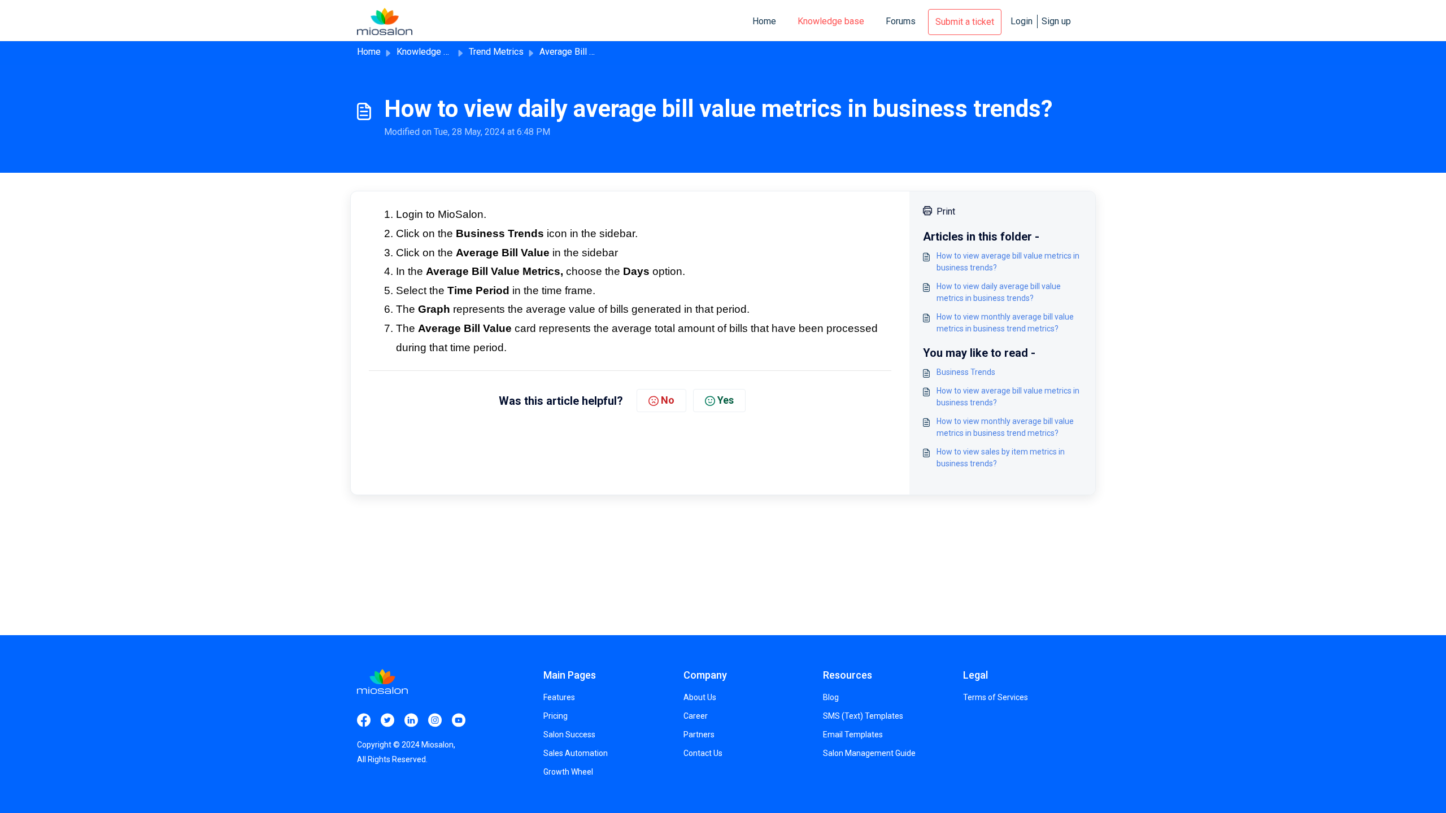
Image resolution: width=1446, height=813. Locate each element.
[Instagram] (435, 719)
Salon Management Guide (869, 753)
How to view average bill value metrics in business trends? (1008, 261)
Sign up (1056, 21)
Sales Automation (575, 753)
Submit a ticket (964, 21)
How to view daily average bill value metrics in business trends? (999, 292)
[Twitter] (387, 719)
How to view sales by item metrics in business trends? (1001, 457)
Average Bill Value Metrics (591, 51)
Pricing (555, 715)
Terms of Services (995, 697)
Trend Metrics (496, 51)
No (667, 400)
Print (946, 211)
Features (559, 697)
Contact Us (702, 753)
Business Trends (966, 372)
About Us (699, 697)
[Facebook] (364, 719)
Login (1022, 21)
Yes (725, 400)
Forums (901, 21)
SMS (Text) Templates (863, 715)
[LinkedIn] (411, 719)
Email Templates (853, 734)
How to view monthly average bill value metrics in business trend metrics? (1005, 322)
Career (695, 715)
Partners (699, 734)
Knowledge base (831, 21)
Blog (831, 697)
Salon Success (569, 734)
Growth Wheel (568, 771)
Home (764, 21)
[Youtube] (458, 719)
